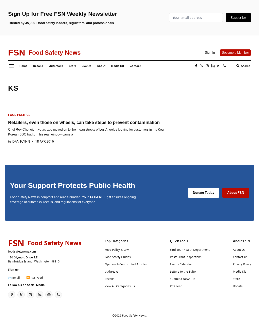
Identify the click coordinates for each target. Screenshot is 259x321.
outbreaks (111, 271)
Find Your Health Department (190, 250)
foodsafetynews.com (22, 251)
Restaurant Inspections (186, 257)
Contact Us (240, 257)
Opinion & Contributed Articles (126, 264)
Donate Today (203, 192)
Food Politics (19, 114)
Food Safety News (134, 315)
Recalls (109, 279)
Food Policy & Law (117, 250)
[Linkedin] (213, 66)
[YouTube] (219, 66)
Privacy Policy (242, 264)
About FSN (235, 192)
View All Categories (118, 286)
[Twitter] (202, 66)
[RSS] (224, 66)
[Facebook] (196, 66)
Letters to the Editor (183, 271)
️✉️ (14, 277)
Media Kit (239, 271)
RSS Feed (176, 286)
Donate (238, 286)
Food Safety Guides (118, 257)
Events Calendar (181, 264)
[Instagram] (207, 66)
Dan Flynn (21, 141)
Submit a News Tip (182, 279)
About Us (239, 250)
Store (236, 279)
